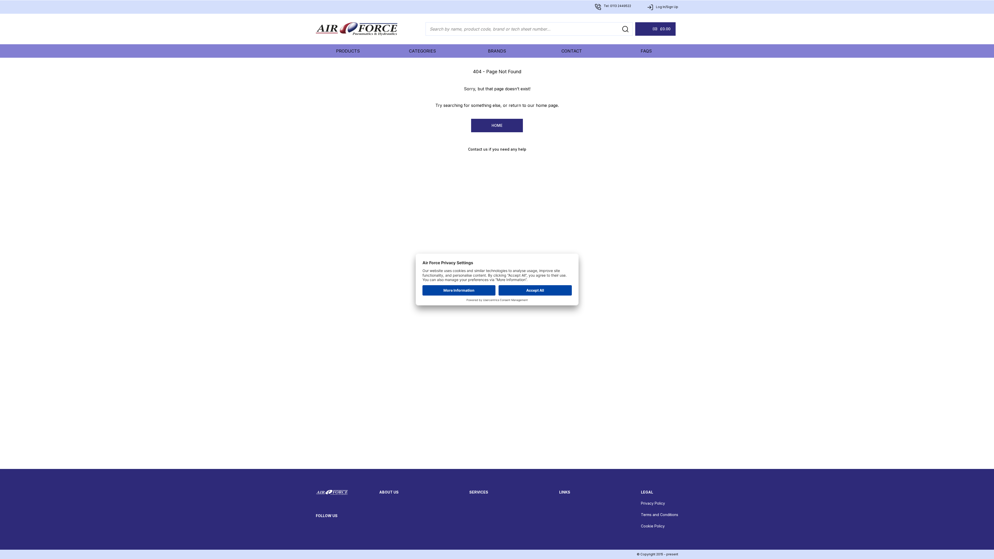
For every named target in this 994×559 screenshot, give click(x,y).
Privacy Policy (653, 503)
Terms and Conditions (659, 514)
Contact (571, 51)
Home (497, 125)
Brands (497, 51)
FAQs (646, 51)
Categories (422, 51)
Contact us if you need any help (497, 149)
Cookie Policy (653, 526)
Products (348, 51)
